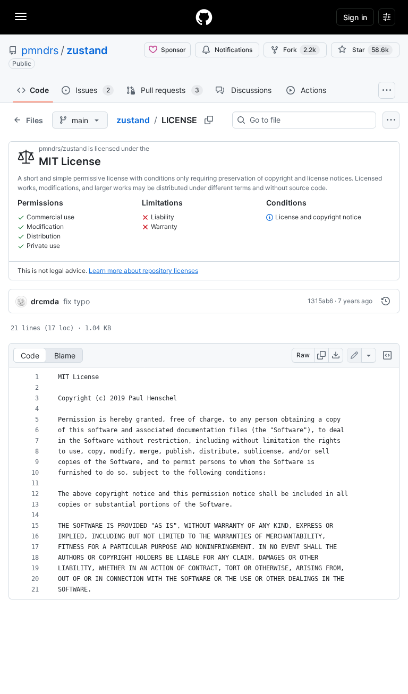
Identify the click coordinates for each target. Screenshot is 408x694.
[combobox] (308, 120)
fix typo (76, 301)
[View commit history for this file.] (386, 301)
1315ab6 (320, 301)
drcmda (45, 301)
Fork (299, 50)
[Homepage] (204, 16)
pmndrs (39, 50)
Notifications (233, 50)
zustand (87, 50)
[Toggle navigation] (21, 16)
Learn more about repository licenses (143, 271)
